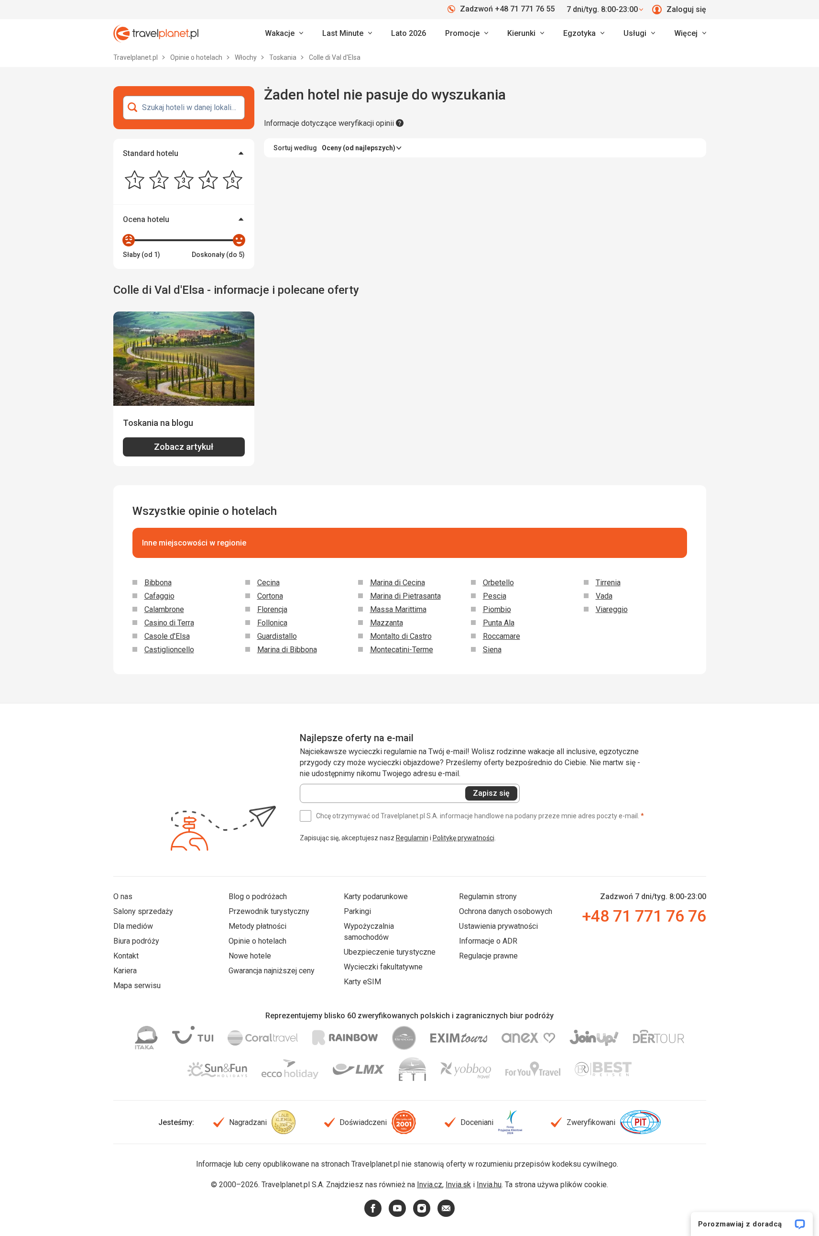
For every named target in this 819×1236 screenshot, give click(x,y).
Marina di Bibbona (287, 649)
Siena (492, 649)
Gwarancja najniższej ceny (272, 970)
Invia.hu (489, 1184)
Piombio (497, 609)
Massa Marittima (398, 609)
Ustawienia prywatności (498, 926)
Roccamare (501, 636)
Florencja (272, 609)
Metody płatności (257, 926)
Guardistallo (277, 636)
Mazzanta (386, 622)
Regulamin (412, 838)
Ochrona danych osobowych (505, 911)
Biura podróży (136, 941)
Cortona (270, 596)
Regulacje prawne (488, 955)
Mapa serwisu (137, 985)
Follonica (272, 622)
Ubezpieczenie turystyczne (390, 952)
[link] (347, 33)
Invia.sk (458, 1184)
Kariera (125, 970)
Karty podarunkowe (376, 896)
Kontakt (126, 955)
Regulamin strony (488, 896)
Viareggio (612, 609)
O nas (122, 896)
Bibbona (158, 582)
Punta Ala (498, 622)
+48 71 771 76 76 (644, 915)
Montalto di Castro (401, 636)
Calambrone (164, 609)
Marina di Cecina (397, 582)
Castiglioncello (169, 649)
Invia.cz (429, 1184)
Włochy (246, 57)
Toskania (283, 57)
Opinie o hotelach (197, 57)
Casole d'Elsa (167, 636)
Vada (604, 596)
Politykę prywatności (463, 838)
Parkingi (357, 911)
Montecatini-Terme (401, 649)
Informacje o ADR (488, 941)
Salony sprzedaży (143, 911)
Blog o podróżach (258, 896)
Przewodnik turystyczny (269, 911)
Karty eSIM (362, 981)
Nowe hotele (250, 955)
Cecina (268, 582)
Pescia (494, 596)
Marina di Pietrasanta (405, 596)
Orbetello (498, 582)
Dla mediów (133, 926)
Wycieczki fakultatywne (383, 966)
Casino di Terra (169, 622)
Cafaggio (159, 596)
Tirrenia (608, 582)
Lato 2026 (408, 33)
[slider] (128, 240)
